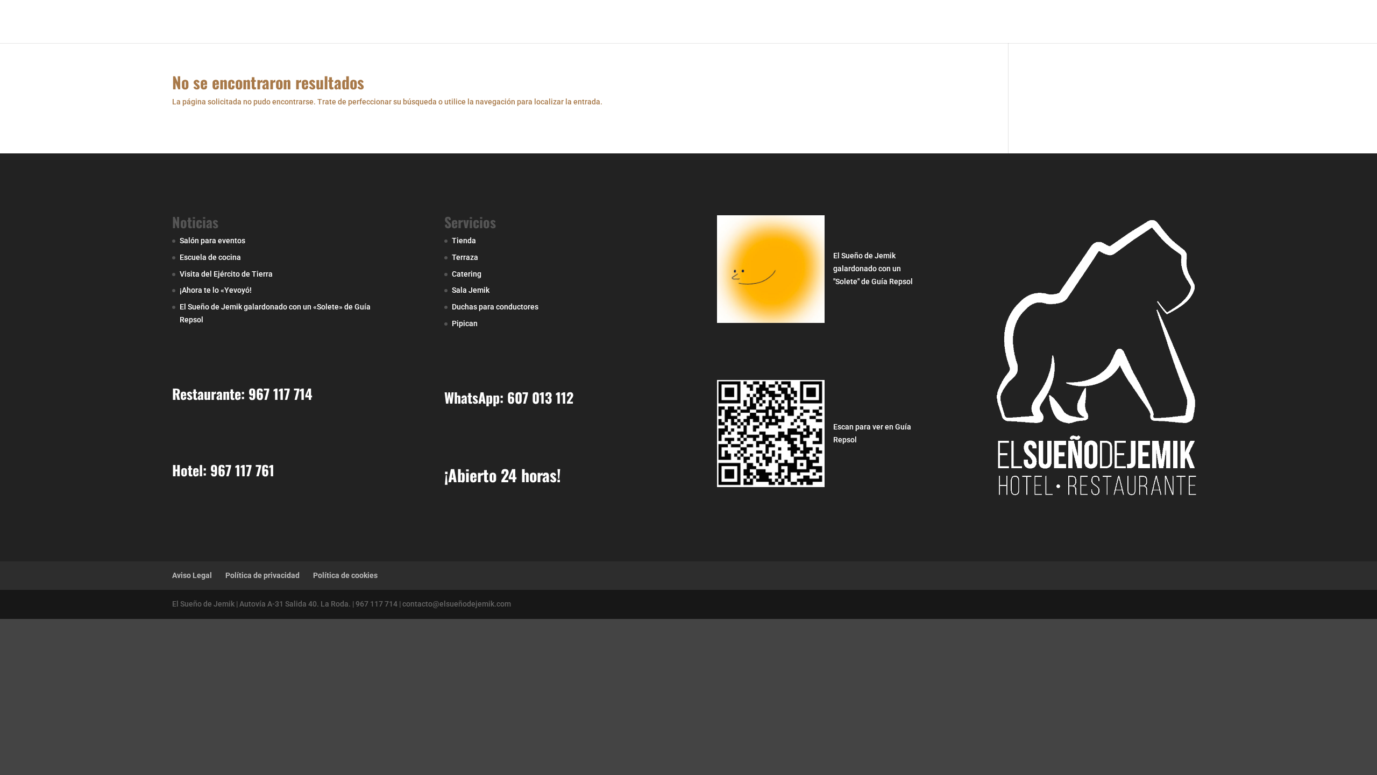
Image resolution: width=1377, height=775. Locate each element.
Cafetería (953, 22)
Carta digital (1160, 22)
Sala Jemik (470, 290)
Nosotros (800, 22)
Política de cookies (345, 575)
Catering (466, 274)
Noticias (1059, 22)
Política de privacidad (262, 575)
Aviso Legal (192, 575)
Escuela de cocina (210, 257)
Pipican (465, 323)
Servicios (1002, 22)
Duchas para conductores (495, 306)
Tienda (464, 240)
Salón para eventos (212, 240)
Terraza (465, 257)
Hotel (911, 22)
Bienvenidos (746, 22)
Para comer (854, 22)
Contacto (1106, 22)
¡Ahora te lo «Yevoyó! (216, 290)
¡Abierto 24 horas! (502, 475)
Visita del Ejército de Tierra (226, 274)
